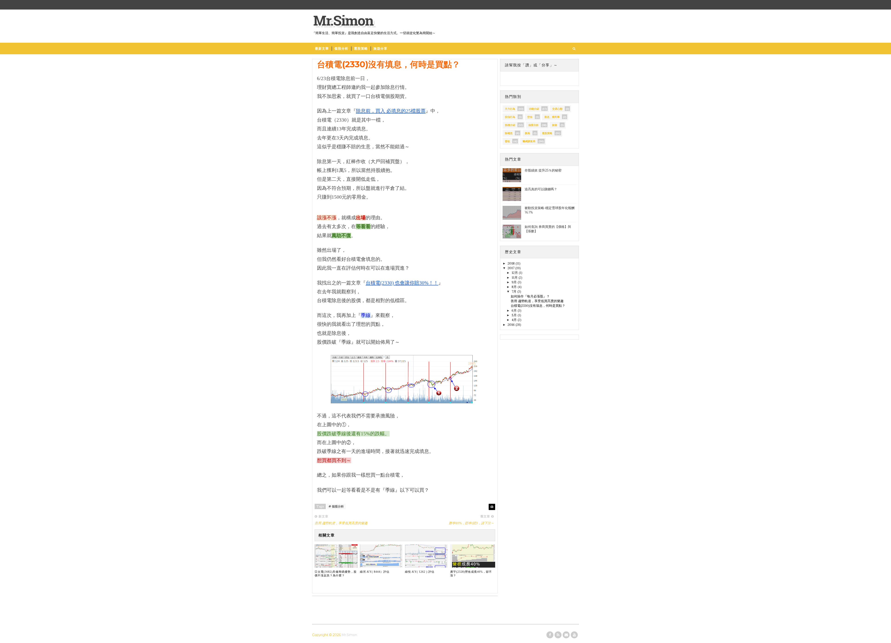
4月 (515, 320)
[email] (566, 634)
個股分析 (341, 48)
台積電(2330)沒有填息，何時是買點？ (538, 306)
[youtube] (574, 634)
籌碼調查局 (529, 141)
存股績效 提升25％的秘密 (543, 170)
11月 (515, 277)
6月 (515, 310)
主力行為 (510, 108)
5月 (515, 315)
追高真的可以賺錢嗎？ (541, 189)
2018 (512, 263)
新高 (527, 133)
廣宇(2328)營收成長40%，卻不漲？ (471, 573)
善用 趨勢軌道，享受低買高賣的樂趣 (537, 301)
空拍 (529, 117)
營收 (507, 141)
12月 (515, 273)
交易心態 (557, 108)
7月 (514, 291)
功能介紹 (534, 108)
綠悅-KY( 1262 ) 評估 (419, 571)
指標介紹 (510, 125)
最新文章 (322, 48)
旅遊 (554, 125)
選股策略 (361, 48)
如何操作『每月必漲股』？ (530, 296)
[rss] (558, 634)
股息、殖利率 (552, 117)
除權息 (509, 133)
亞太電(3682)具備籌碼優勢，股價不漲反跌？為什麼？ (336, 573)
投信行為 (510, 117)
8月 (515, 287)
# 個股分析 (336, 506)
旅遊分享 (380, 48)
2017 (511, 268)
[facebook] (549, 634)
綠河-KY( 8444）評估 (374, 571)
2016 (512, 325)
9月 (515, 282)
